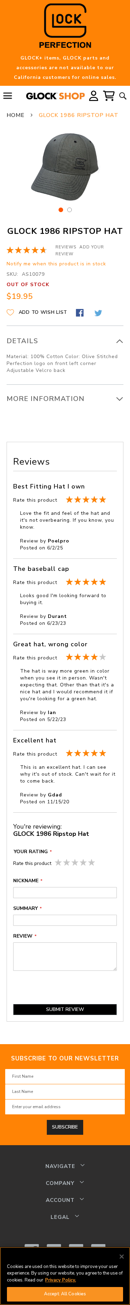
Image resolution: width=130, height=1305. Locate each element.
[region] (65, 1276)
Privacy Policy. (60, 1280)
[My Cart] (109, 96)
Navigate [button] (60, 1166)
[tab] (65, 355)
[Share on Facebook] (81, 314)
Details (22, 341)
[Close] (121, 1256)
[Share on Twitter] (99, 314)
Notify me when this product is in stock (56, 264)
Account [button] (60, 1200)
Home (16, 115)
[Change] (93, 96)
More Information (46, 399)
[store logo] (55, 96)
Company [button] (60, 1183)
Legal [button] (60, 1217)
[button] (93, 95)
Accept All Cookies (65, 1294)
